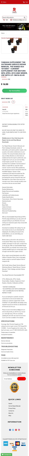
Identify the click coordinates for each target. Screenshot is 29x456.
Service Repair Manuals (14, 406)
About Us (11, 413)
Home (2, 33)
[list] (14, 112)
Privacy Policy (12, 408)
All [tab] (13, 102)
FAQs (10, 415)
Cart (26, 2)
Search (10, 403)
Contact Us (11, 410)
